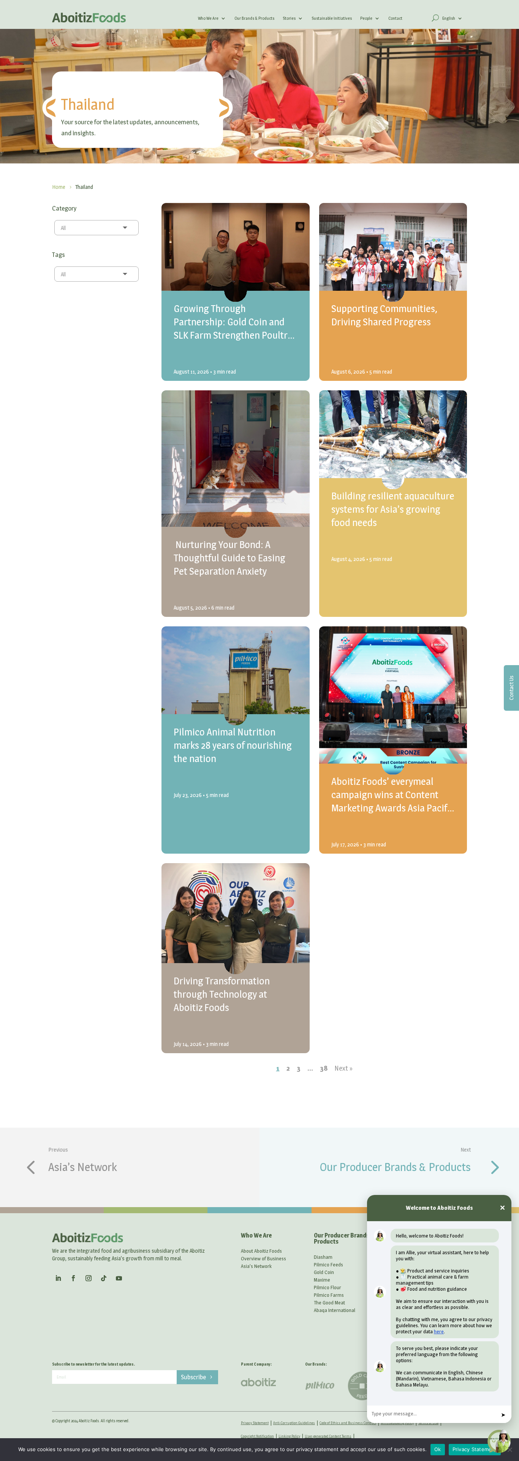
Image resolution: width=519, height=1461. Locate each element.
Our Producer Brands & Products (395, 1167)
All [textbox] (63, 228)
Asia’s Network (82, 1167)
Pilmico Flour (327, 1287)
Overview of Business (263, 1258)
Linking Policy (289, 1436)
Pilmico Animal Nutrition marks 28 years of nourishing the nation (233, 745)
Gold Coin (324, 1272)
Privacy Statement (255, 1423)
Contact (395, 18)
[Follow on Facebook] (73, 1278)
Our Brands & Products (254, 18)
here (439, 1331)
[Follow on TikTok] (104, 1278)
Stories (289, 18)
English (448, 18)
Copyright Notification (257, 1436)
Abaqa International (334, 1310)
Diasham (323, 1257)
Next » (343, 1068)
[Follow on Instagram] (88, 1278)
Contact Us (511, 688)
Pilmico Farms (329, 1295)
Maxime (322, 1280)
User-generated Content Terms (328, 1436)
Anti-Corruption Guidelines (294, 1423)
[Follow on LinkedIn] (58, 1278)
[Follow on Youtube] (119, 1278)
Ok (437, 1449)
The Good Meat (329, 1302)
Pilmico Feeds (328, 1264)
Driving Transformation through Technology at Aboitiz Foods (222, 994)
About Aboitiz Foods (261, 1251)
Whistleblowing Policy (397, 1423)
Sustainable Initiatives (332, 18)
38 (324, 1068)
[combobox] (96, 227)
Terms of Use (428, 1423)
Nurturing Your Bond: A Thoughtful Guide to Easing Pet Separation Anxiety (229, 558)
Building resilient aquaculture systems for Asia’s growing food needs (392, 509)
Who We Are (208, 18)
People (366, 18)
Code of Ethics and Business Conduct (348, 1423)
